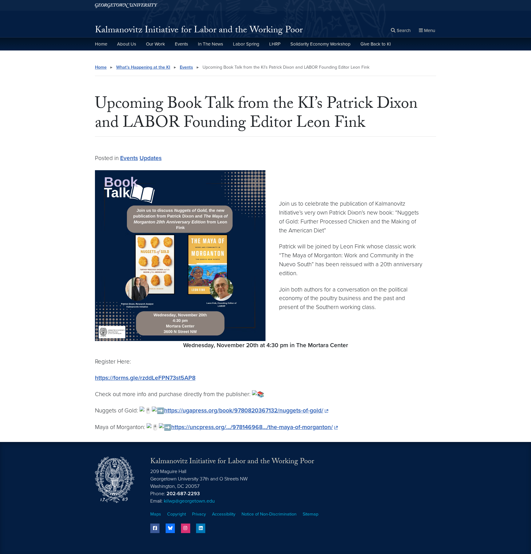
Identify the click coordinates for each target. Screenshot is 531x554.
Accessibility (223, 514)
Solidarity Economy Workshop (320, 44)
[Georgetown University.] (126, 5)
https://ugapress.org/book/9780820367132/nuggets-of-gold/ (243, 410)
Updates (151, 158)
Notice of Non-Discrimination (269, 514)
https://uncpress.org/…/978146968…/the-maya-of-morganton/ (252, 427)
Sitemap (310, 514)
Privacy (199, 514)
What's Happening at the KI (143, 67)
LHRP (275, 44)
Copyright (176, 514)
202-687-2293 (183, 494)
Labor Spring (246, 44)
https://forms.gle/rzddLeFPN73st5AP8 (145, 377)
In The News (210, 44)
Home (101, 44)
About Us (126, 44)
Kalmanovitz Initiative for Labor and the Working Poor (199, 31)
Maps (155, 514)
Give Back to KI (375, 44)
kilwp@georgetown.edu (189, 501)
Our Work (155, 44)
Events (181, 44)
